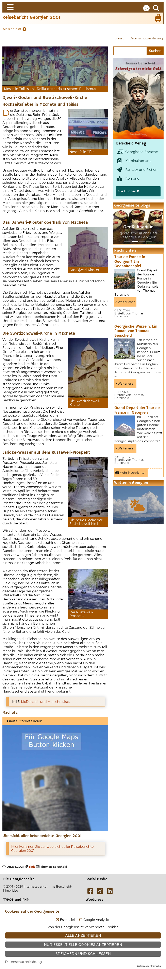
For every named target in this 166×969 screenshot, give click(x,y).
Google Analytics (96, 920)
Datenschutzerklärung (146, 38)
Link (32, 867)
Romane (132, 178)
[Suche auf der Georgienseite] (156, 8)
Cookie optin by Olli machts (148, 966)
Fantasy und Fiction (141, 170)
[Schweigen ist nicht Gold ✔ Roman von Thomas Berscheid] (118, 98)
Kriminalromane (138, 161)
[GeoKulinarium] (135, 241)
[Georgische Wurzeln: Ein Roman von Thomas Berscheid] (124, 348)
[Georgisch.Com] (127, 241)
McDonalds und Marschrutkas (45, 702)
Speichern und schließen (83, 953)
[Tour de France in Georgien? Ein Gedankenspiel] (124, 279)
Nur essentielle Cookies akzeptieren (83, 944)
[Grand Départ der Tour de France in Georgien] (124, 425)
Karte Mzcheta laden (23, 721)
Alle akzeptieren (83, 935)
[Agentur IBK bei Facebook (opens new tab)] (90, 891)
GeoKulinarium (138, 227)
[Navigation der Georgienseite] (83, 7)
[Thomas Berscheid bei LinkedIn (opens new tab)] (110, 891)
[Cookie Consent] (146, 8)
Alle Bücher (127, 191)
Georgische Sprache (141, 152)
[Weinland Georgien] (149, 241)
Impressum (119, 38)
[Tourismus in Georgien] (142, 241)
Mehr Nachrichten (133, 472)
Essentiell (68, 920)
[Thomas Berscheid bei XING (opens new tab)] (100, 891)
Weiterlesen (126, 302)
